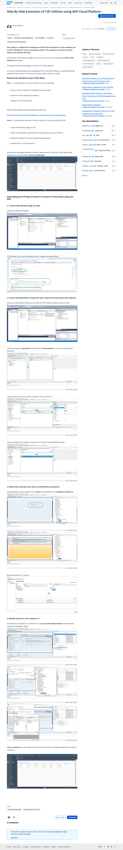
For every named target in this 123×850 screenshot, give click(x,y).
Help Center (78, 3)
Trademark (45, 847)
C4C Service (50, 38)
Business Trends (93, 54)
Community (18, 3)
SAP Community (11, 7)
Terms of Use (17, 847)
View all (84, 175)
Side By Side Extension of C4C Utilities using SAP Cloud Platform (54, 11)
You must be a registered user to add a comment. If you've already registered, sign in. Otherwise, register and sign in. (39, 833)
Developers (54, 3)
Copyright (26, 847)
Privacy (9, 847)
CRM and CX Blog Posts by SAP (59, 7)
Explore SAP (104, 3)
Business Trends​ (107, 54)
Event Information (102, 60)
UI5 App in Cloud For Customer (32, 809)
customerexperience (88, 60)
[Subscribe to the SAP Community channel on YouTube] (111, 847)
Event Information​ (87, 63)
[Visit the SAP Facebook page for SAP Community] (104, 847)
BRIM (84, 54)
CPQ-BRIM (99, 57)
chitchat (85, 57)
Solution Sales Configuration (91, 105)
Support (53, 847)
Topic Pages (88, 3)
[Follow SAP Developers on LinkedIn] (115, 847)
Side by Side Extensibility (14, 809)
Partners (63, 3)
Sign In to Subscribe (107, 16)
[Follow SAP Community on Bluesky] (108, 847)
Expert (98, 63)
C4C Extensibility (40, 38)
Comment (14, 838)
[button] (108, 29)
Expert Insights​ (87, 67)
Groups (46, 3)
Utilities (10, 38)
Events (70, 3)
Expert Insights (107, 63)
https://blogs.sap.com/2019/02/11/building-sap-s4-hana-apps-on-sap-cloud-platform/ (36, 115)
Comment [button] (72, 817)
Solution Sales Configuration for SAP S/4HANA (97, 87)
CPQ (92, 57)
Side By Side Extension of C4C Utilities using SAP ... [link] (82, 7)
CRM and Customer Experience (41, 7)
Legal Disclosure (35, 847)
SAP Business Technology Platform (17, 42)
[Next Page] (100, 69)
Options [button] (99, 19)
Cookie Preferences (64, 847)
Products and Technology (33, 3)
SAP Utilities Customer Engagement (23, 38)
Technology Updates (68, 38)
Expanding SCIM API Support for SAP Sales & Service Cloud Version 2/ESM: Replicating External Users (99, 96)
